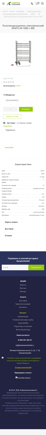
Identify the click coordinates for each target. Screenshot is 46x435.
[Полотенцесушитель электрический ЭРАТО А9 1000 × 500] (23, 53)
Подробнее (7, 126)
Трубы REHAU (23, 323)
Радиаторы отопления (23, 326)
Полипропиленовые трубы (23, 320)
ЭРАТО (18, 86)
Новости (23, 285)
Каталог (23, 313)
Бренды (23, 291)
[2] (6, 82)
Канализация (23, 316)
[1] (4, 82)
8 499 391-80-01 (25, 340)
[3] (9, 82)
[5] (13, 82)
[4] (11, 82)
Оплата (23, 297)
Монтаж (23, 288)
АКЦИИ (23, 281)
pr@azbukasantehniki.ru (25, 345)
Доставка (23, 301)
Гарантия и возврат (23, 304)
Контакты (23, 307)
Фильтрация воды (23, 330)
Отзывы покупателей (23, 367)
